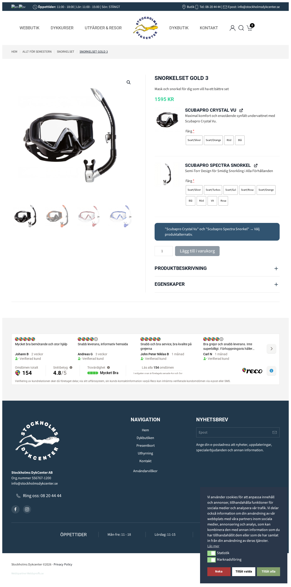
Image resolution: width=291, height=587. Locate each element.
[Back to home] (145, 28)
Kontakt (209, 27)
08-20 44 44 (213, 7)
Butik (190, 7)
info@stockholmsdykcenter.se (259, 7)
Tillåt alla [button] (269, 571)
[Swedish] (22, 7)
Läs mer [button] (213, 546)
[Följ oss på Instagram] (27, 509)
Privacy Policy (63, 564)
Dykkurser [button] (62, 27)
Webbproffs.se (35, 573)
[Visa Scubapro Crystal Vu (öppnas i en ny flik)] (241, 110)
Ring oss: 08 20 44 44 (42, 496)
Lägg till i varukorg (197, 251)
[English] (15, 7)
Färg (190, 131)
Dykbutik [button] (178, 27)
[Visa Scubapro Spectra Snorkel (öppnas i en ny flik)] (255, 165)
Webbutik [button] (29, 27)
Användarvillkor (145, 471)
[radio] (194, 140)
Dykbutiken (145, 437)
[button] (211, 553)
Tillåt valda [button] (244, 571)
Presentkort (145, 445)
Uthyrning (145, 453)
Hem (145, 430)
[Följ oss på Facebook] (15, 509)
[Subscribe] (275, 432)
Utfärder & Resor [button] (103, 27)
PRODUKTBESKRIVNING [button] (181, 268)
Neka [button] (219, 571)
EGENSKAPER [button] (170, 284)
